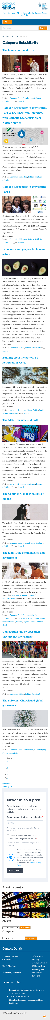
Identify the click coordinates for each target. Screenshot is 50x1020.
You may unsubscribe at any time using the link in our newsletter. (24, 844)
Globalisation (28, 749)
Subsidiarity (14, 36)
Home (5, 36)
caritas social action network (28, 618)
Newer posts (7, 786)
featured (21, 101)
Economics (14, 176)
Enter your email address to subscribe (24, 817)
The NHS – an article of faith (20, 420)
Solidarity (38, 98)
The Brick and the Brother (19, 996)
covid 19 (13, 410)
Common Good (16, 98)
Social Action (28, 98)
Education (23, 176)
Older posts (6, 783)
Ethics (21, 347)
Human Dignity (29, 542)
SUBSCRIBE (15, 871)
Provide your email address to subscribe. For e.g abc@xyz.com (23, 829)
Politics (31, 176)
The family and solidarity (18, 50)
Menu (7, 22)
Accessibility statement (11, 972)
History (39, 484)
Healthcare (31, 484)
